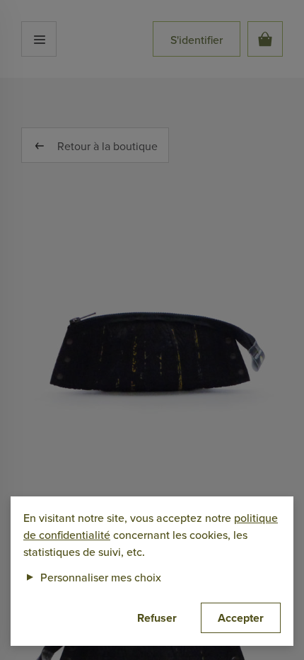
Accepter (241, 618)
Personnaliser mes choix (92, 577)
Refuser (157, 618)
